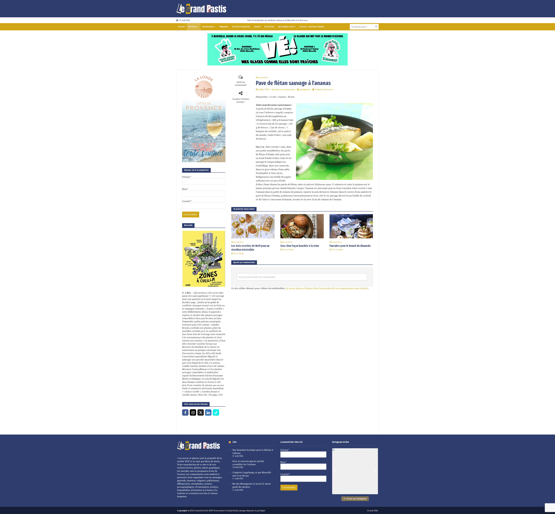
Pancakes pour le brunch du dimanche (350, 245)
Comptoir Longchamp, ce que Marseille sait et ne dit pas (251, 474)
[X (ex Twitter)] (200, 412)
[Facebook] (185, 412)
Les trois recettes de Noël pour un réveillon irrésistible (250, 247)
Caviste (257, 26)
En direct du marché (241, 26)
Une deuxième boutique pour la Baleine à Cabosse (252, 451)
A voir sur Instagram (356, 498)
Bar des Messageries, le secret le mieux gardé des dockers (251, 485)
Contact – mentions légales (311, 26)
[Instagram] (193, 412)
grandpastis (304, 89)
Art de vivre (269, 26)
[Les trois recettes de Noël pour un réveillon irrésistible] (253, 226)
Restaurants (208, 26)
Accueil (181, 26)
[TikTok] (216, 412)
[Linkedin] (208, 412)
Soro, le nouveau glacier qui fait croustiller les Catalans (248, 463)
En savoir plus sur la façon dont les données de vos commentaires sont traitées (326, 288)
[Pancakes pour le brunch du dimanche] (351, 226)
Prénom (186, 176)
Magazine (224, 26)
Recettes (192, 26)
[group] (355, 471)
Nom (185, 189)
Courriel (187, 201)
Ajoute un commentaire (241, 83)
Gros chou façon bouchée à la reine (299, 245)
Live (235, 442)
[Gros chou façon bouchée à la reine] (302, 226)
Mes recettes (262, 77)
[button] (355, 492)
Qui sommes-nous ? (287, 26)
